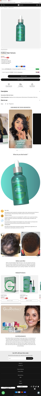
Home (2, 7)
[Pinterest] (9, 103)
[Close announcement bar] (40, 2)
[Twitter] (7, 103)
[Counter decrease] (2, 76)
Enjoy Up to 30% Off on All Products (15, 2)
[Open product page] (10, 284)
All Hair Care (5, 7)
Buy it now (20, 79)
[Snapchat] (38, 386)
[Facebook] (5, 103)
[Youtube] (35, 389)
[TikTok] (36, 386)
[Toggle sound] (30, 146)
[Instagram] (33, 386)
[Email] (12, 103)
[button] (1, 5)
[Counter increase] (6, 76)
